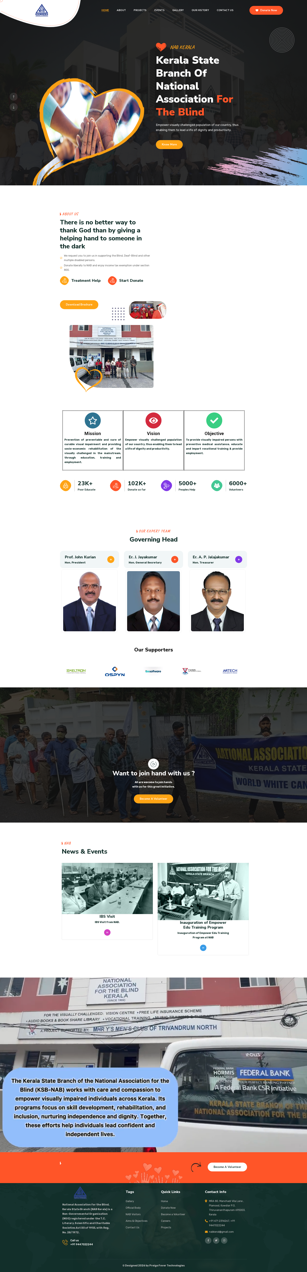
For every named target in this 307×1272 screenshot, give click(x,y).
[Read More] (107, 936)
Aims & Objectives (136, 1220)
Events (159, 10)
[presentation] (14, 97)
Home (105, 10)
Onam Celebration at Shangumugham (107, 918)
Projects (166, 1227)
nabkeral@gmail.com (221, 1231)
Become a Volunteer (173, 1214)
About (121, 10)
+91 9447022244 (81, 1244)
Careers (165, 1220)
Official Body (133, 1207)
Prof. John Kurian (80, 557)
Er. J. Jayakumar (143, 557)
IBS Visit (203, 916)
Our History (200, 10)
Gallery (178, 10)
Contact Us (225, 10)
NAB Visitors (133, 1214)
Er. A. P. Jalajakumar (19, 557)
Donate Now (168, 1207)
